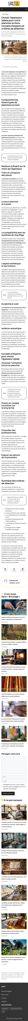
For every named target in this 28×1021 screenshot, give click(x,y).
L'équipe (3, 1001)
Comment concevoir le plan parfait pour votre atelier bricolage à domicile (13, 878)
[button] (26, 9)
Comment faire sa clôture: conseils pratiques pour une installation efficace (13, 643)
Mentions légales (6, 991)
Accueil (11, 973)
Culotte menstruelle (16, 1008)
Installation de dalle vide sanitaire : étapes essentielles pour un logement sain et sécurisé (13, 905)
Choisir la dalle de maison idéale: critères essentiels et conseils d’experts (12, 932)
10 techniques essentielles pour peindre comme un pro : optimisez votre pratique (12, 745)
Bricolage (5, 14)
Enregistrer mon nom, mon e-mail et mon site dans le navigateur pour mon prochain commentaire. (14, 787)
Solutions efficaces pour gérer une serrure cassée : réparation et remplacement (13, 618)
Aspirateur (5, 1008)
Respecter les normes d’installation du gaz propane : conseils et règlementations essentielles (13, 959)
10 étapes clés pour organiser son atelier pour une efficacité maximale (12, 852)
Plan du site (4, 994)
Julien (18, 583)
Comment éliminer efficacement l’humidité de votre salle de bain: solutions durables (13, 720)
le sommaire (10, 67)
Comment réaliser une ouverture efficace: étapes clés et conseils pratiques (13, 695)
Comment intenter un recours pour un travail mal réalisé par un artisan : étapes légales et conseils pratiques (13, 824)
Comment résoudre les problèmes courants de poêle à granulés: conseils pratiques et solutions (13, 669)
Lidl (3, 1011)
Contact (3, 998)
